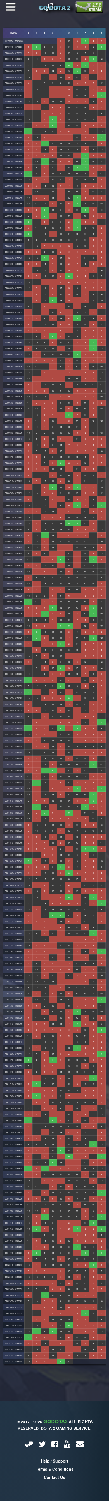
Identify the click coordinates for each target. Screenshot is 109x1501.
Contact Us (54, 1477)
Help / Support (54, 1461)
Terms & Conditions (55, 1469)
